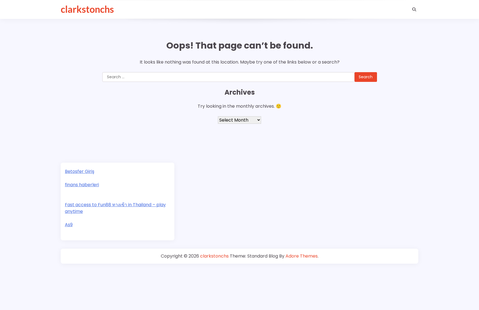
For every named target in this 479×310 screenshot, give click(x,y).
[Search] (414, 9)
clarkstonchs (87, 9)
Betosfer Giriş (79, 171)
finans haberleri (82, 185)
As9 (69, 224)
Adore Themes (302, 256)
